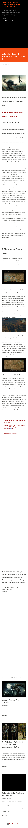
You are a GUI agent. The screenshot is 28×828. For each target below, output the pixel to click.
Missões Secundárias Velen (12, 500)
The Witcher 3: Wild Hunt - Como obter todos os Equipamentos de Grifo (13, 744)
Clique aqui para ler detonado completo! (14, 421)
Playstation (5, 589)
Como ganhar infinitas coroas (12, 530)
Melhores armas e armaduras (10, 445)
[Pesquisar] (22, 3)
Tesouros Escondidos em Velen (14, 560)
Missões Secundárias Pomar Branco (10, 433)
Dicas (18, 587)
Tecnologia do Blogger (15, 823)
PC (21, 587)
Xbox (10, 589)
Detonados (13, 587)
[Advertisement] (14, 34)
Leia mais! (4, 715)
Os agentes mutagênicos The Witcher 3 (13, 465)
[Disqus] (14, 614)
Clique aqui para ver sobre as (14, 426)
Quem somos (15, 20)
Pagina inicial (5, 20)
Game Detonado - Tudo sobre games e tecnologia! (11, 4)
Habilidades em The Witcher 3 (11, 482)
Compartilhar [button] (6, 591)
